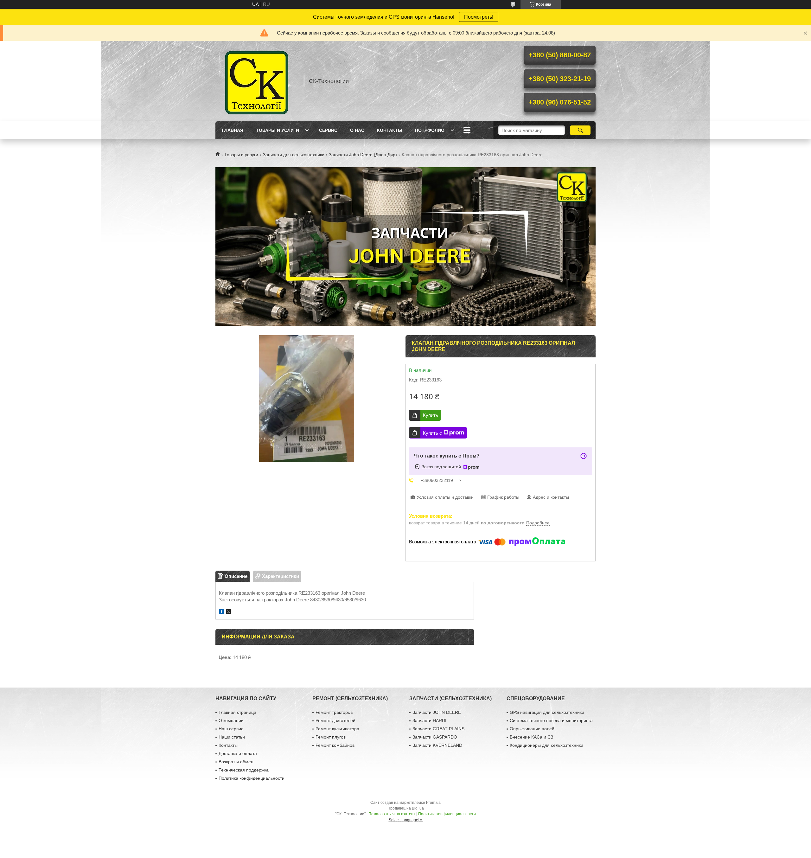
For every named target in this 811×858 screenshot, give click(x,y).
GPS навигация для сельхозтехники (547, 712)
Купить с (432, 433)
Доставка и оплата (238, 753)
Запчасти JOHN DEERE (436, 712)
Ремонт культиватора (337, 728)
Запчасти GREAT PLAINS (438, 728)
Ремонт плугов (331, 737)
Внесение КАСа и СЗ (531, 737)
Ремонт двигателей (335, 720)
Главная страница (237, 712)
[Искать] (580, 130)
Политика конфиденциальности (251, 778)
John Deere (353, 593)
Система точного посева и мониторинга (551, 720)
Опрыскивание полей (532, 728)
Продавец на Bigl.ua (405, 808)
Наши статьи (232, 737)
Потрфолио (429, 130)
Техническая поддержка (244, 769)
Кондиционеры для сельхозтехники (546, 745)
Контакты (389, 130)
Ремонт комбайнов (335, 745)
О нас (357, 130)
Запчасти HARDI (429, 720)
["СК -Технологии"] (256, 81)
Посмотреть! (478, 17)
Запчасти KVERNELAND (437, 745)
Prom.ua (433, 802)
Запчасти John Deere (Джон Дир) (363, 154)
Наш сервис (231, 728)
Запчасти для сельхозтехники (293, 154)
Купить (430, 415)
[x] (228, 612)
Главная (232, 130)
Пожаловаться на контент (391, 814)
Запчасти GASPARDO (434, 737)
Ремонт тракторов (334, 712)
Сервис (328, 130)
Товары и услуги (277, 130)
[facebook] (221, 612)
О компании (231, 720)
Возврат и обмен (236, 761)
